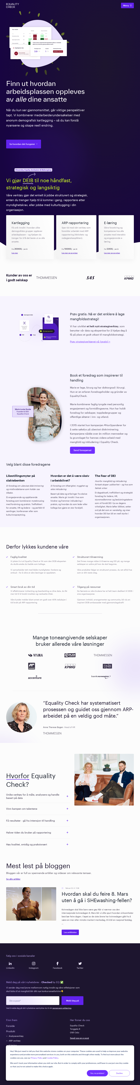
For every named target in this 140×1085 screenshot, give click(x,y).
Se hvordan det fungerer (22, 144)
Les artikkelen (70, 932)
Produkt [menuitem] (10, 1031)
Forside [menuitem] (10, 1025)
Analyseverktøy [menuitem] (16, 1036)
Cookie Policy (52, 1058)
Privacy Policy (37, 1058)
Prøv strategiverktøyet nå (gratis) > (90, 341)
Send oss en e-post (79, 1038)
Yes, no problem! (97, 1073)
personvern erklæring (61, 1008)
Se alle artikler (13, 879)
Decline (119, 1073)
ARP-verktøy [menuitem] (15, 1040)
